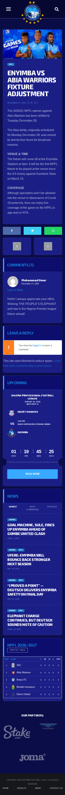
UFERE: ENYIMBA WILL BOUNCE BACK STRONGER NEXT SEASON (28, 559)
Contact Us (56, 788)
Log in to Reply (15, 290)
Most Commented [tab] (32, 508)
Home (5, 788)
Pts (58, 659)
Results (21, 788)
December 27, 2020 (30, 284)
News (38, 788)
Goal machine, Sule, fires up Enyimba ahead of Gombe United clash (30, 529)
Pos (6, 659)
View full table (17, 650)
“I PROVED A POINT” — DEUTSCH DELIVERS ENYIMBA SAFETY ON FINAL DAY (32, 589)
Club (13, 659)
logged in (37, 345)
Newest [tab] (13, 507)
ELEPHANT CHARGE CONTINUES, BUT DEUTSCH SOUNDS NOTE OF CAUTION (30, 620)
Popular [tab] (52, 507)
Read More (32, 474)
